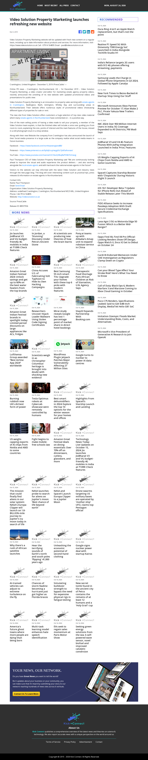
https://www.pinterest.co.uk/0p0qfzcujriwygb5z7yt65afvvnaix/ (46, 150)
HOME (40, 5)
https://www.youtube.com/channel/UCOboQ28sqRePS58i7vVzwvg (48, 155)
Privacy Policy (70, 742)
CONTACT (75, 5)
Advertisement (85, 742)
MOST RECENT (51, 5)
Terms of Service (53, 742)
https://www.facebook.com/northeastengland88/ (41, 145)
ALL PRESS (64, 5)
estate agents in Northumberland (35, 118)
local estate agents (30, 165)
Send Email (20, 185)
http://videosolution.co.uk (29, 197)
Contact (99, 742)
